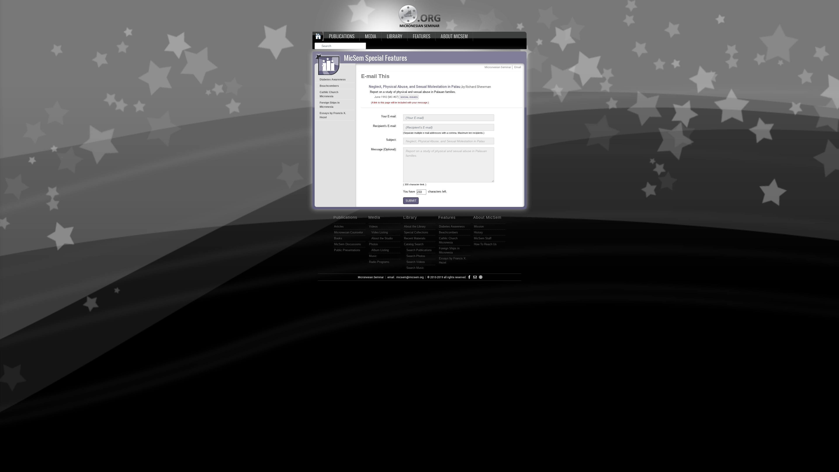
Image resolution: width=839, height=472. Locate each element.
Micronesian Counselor (348, 232)
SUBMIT (411, 200)
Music (373, 256)
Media (370, 36)
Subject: (391, 139)
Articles (339, 226)
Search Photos (415, 256)
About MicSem (487, 217)
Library (394, 36)
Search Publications (419, 250)
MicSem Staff (482, 238)
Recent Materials (414, 238)
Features (421, 36)
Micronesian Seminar (371, 277)
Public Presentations (347, 250)
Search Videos (415, 262)
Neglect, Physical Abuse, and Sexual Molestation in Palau (414, 87)
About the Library (415, 226)
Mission (479, 226)
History (478, 232)
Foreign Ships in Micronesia (330, 104)
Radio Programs (379, 262)
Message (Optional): (384, 149)
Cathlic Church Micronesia (329, 94)
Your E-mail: (389, 116)
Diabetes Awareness (333, 79)
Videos (373, 226)
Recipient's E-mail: (385, 126)
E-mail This (375, 76)
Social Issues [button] (409, 97)
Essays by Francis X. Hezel (333, 115)
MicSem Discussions (347, 244)
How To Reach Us (485, 244)
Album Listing (380, 250)
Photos (373, 244)
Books (338, 238)
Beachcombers (329, 85)
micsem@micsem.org (410, 277)
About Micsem (454, 36)
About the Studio (382, 238)
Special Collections (416, 232)
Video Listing (379, 232)
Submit (363, 46)
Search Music (415, 267)
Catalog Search (413, 244)
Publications (341, 36)
